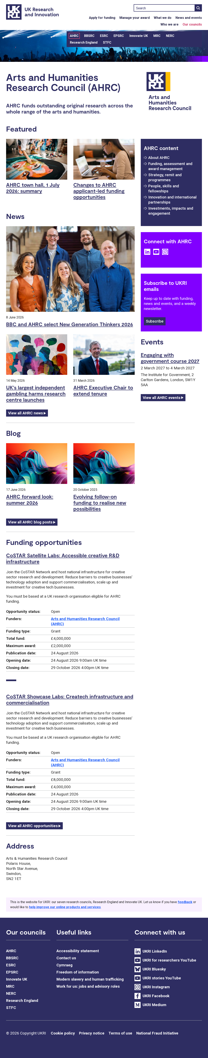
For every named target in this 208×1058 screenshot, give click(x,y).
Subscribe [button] (155, 321)
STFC (107, 42)
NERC (170, 36)
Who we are (169, 24)
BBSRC (89, 36)
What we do (162, 18)
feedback (185, 902)
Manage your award (134, 18)
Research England (84, 42)
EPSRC (119, 36)
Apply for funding (102, 18)
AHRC (74, 36)
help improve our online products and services (65, 907)
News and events (189, 18)
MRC (156, 36)
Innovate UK (138, 36)
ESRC (104, 36)
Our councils (192, 24)
